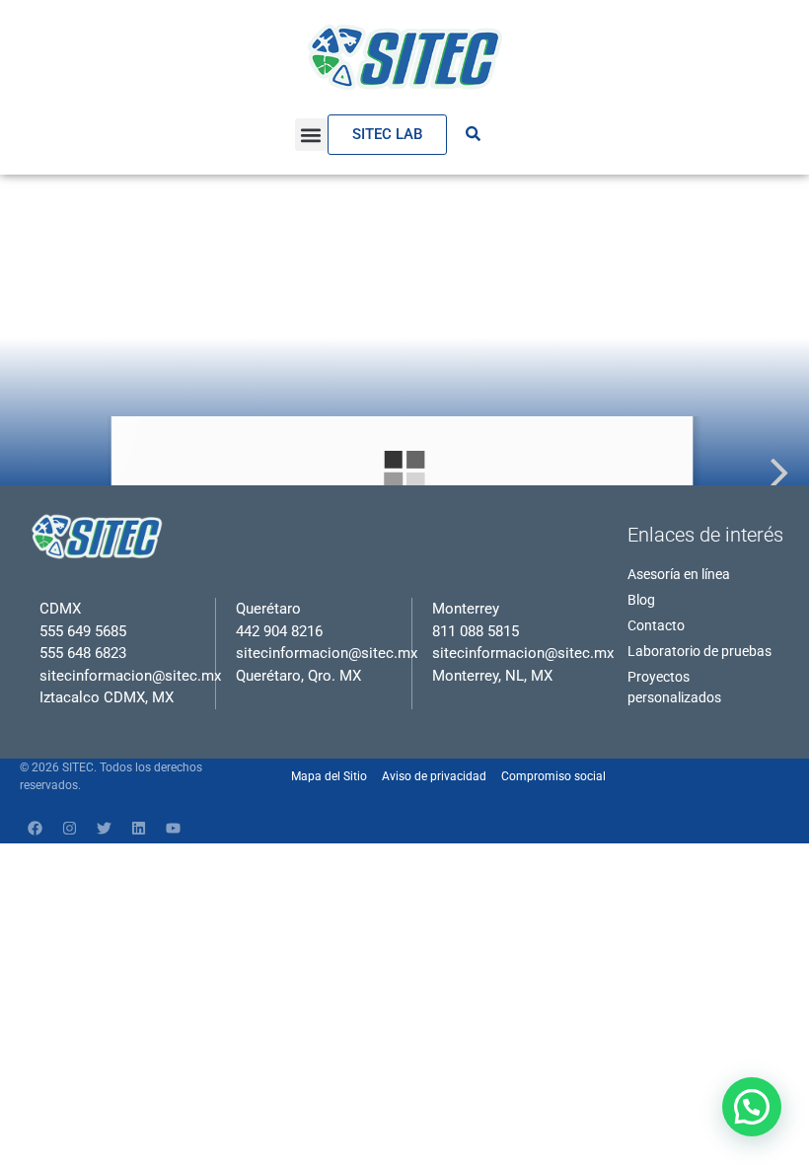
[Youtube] (172, 828)
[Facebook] (34, 828)
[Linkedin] (138, 828)
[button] (311, 134)
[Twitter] (103, 828)
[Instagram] (69, 828)
